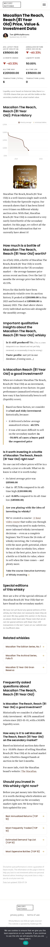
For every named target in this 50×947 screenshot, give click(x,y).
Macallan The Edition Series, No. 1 (25, 646)
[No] (46, 937)
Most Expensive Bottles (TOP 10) (25, 851)
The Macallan (28, 771)
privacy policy (17, 915)
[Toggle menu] (44, 5)
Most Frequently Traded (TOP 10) (25, 829)
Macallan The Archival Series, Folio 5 (25, 657)
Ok (25, 943)
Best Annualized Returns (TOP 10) (25, 817)
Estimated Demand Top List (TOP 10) (25, 841)
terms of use (33, 915)
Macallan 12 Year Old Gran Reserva (25, 669)
